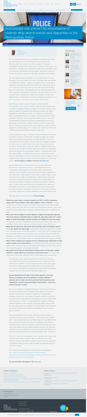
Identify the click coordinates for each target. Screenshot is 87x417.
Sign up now (32, 17)
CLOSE (59, 8)
